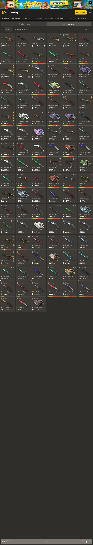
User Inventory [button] (24, 24)
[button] (59, 3)
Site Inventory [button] (68, 24)
